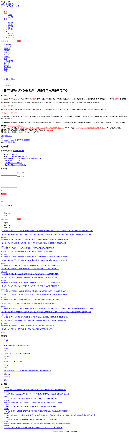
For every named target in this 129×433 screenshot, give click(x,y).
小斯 (5, 95)
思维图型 (116, 99)
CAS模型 (10, 17)
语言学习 (10, 27)
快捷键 (6, 69)
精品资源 (10, 33)
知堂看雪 (7, 376)
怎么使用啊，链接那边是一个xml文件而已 (17, 353)
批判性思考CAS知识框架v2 (13, 163)
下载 (5, 71)
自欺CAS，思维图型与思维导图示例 (16, 140)
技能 (5, 19)
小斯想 (22, 128)
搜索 (19, 41)
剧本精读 (7, 49)
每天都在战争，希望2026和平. (13, 361)
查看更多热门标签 (9, 79)
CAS (5, 13)
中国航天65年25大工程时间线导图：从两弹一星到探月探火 (23, 158)
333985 (6, 358)
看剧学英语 (7, 47)
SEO (5, 72)
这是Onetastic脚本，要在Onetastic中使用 (16, 345)
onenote (10, 21)
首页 (5, 11)
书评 (5, 52)
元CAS (10, 15)
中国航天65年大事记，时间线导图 (15, 165)
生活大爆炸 (7, 44)
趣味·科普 (11, 35)
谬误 (5, 380)
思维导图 (10, 23)
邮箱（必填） (21, 176)
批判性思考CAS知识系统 (12, 160)
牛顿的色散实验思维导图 (10, 113)
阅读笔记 (10, 25)
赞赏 (2, 136)
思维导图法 (7, 67)
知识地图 (7, 63)
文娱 (5, 31)
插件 (5, 59)
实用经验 (10, 29)
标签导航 (11, 4)
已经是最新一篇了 (10, 142)
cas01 (77, 128)
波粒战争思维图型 (7, 106)
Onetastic (6, 65)
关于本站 (4, 4)
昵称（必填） (21, 172)
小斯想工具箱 (8, 61)
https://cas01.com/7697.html (15, 126)
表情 (2, 190)
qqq (5, 350)
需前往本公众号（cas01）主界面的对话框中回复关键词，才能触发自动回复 (27, 371)
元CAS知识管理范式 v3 (12, 154)
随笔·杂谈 (11, 37)
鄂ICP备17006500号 (71, 431)
